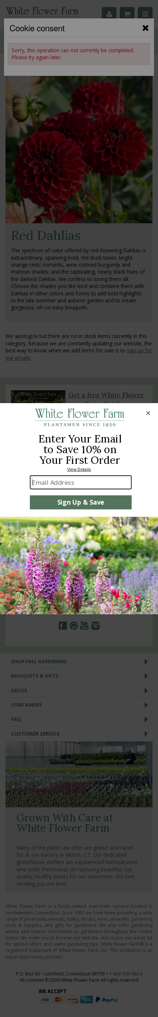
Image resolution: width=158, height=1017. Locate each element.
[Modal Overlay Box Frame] (79, 508)
